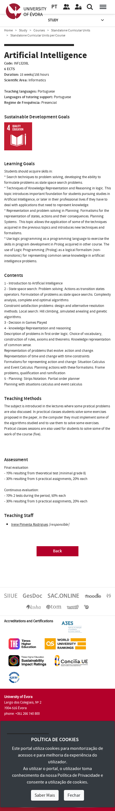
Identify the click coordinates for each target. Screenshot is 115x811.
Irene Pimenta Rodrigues (29, 524)
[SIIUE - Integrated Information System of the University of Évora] (10, 595)
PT (54, 6)
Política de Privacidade (79, 775)
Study (53, 20)
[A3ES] (72, 626)
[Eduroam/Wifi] (73, 606)
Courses (39, 30)
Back (57, 551)
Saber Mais (45, 795)
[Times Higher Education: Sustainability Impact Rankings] (27, 660)
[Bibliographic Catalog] (33, 606)
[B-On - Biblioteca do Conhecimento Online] (86, 606)
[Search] (90, 7)
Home (8, 30)
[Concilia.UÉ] (71, 660)
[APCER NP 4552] (14, 677)
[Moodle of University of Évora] (93, 595)
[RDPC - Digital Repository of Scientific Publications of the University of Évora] (109, 595)
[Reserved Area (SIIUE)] (78, 7)
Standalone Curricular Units (70, 30)
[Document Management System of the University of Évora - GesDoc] (32, 595)
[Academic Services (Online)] (63, 595)
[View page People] (66, 7)
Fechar (74, 795)
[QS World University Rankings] (65, 643)
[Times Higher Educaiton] (22, 643)
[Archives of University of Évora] (53, 606)
